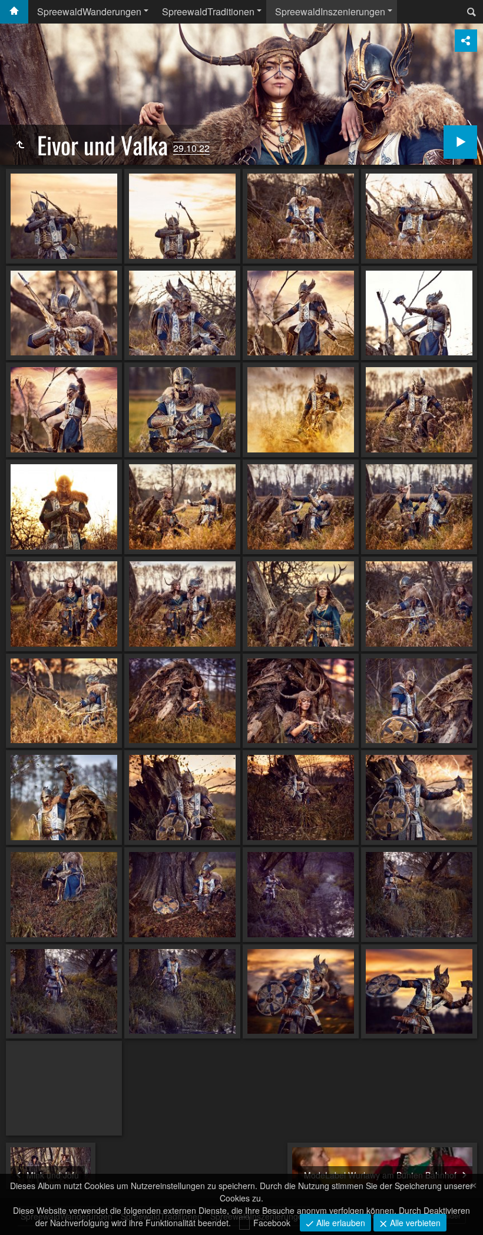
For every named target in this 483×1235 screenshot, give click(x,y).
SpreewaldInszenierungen (330, 11)
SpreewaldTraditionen (208, 11)
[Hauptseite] (14, 12)
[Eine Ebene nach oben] (20, 145)
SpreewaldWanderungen (89, 11)
